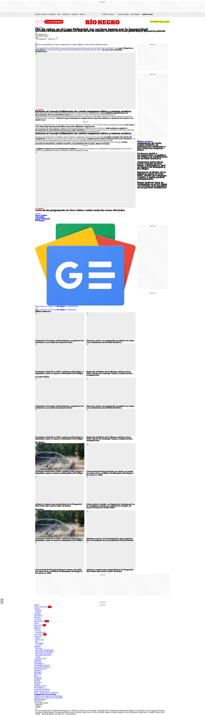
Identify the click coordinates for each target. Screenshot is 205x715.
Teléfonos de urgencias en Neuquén (48, 698)
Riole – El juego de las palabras (46, 693)
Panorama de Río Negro (44, 652)
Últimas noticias (41, 14)
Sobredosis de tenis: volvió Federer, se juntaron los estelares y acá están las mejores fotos (151, 147)
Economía (38, 616)
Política (37, 609)
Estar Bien (40, 634)
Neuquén (52, 14)
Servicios (37, 619)
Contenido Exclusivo (42, 665)
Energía (37, 614)
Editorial (38, 648)
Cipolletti (74, 14)
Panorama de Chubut (43, 653)
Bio (36, 641)
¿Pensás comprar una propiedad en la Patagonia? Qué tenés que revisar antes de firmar (58, 505)
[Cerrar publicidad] (2, 599)
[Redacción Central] (36, 33)
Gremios (38, 610)
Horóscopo (39, 640)
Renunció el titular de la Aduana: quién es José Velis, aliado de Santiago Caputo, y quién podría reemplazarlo (152, 176)
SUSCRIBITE (159, 22)
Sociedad (38, 28)
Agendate (40, 625)
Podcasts (37, 662)
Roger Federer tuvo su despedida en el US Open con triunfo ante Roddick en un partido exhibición (152, 185)
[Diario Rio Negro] (36, 709)
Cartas (37, 657)
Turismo (37, 617)
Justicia (38, 612)
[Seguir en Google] (36, 46)
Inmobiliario (39, 664)
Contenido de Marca (42, 667)
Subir (38, 707)
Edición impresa (40, 669)
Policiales (38, 660)
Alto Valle (37, 674)
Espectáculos (40, 632)
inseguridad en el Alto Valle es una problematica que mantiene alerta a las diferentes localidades (75, 48)
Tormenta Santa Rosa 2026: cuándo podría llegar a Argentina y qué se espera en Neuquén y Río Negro (151, 165)
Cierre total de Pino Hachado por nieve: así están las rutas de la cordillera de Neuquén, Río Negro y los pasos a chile (110, 473)
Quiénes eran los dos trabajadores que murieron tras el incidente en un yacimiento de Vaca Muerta (110, 539)
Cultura (37, 629)
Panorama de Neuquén (44, 650)
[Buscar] (42, 22)
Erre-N (38, 631)
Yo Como (38, 645)
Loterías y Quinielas (42, 689)
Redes (36, 623)
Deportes (38, 627)
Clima (37, 638)
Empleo (37, 684)
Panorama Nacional (43, 655)
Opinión (37, 647)
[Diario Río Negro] (102, 21)
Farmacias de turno (41, 691)
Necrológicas (135, 14)
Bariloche (66, 14)
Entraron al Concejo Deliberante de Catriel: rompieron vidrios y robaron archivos (83, 111)
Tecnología (39, 643)
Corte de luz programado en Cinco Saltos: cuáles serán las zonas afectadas (80, 210)
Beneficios (38, 701)
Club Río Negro (123, 14)
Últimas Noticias (42, 607)
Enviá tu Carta (40, 658)
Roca (59, 14)
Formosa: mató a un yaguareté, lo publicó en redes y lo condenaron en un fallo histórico (152, 156)
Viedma (82, 14)
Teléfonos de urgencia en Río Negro (48, 696)
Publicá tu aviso (40, 686)
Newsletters (41, 621)
